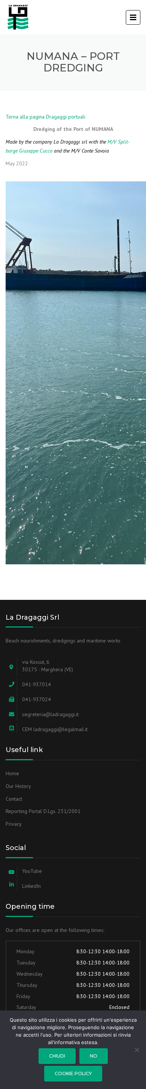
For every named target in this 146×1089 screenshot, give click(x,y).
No (93, 1056)
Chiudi (57, 1056)
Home (12, 773)
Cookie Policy (73, 1073)
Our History (18, 786)
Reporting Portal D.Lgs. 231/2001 (43, 811)
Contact (14, 798)
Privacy (14, 823)
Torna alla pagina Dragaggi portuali (45, 116)
